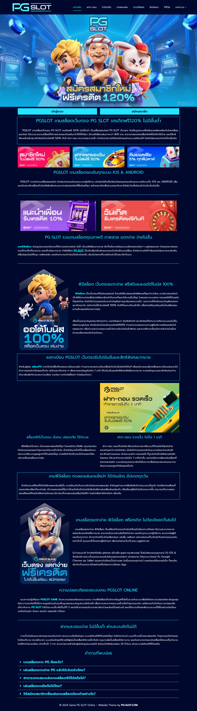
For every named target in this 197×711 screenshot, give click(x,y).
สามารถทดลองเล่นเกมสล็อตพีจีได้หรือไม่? (54, 678)
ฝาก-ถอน (92, 7)
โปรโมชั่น (106, 7)
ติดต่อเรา (154, 7)
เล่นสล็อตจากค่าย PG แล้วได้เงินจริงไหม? (54, 670)
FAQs (167, 7)
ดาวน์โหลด (138, 7)
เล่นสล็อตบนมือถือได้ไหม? (42, 685)
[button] (98, 662)
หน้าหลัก (77, 7)
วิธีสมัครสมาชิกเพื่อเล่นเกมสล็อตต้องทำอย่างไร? (59, 693)
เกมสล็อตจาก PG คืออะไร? (43, 662)
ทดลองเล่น (122, 7)
